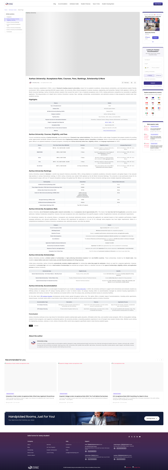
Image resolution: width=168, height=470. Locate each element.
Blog (54, 4)
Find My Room (151, 418)
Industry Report (31, 455)
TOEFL (110, 122)
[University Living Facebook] (129, 436)
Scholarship (30, 450)
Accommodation (62, 4)
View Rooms (158, 4)
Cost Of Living (50, 452)
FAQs (67, 450)
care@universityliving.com (72, 452)
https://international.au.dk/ (109, 130)
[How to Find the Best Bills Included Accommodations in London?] (146, 137)
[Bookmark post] (135, 82)
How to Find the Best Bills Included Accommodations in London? (155, 137)
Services (49, 444)
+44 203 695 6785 (122, 448)
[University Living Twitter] (132, 436)
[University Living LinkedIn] (137, 436)
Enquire (155, 37)
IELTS (106, 122)
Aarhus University (81, 289)
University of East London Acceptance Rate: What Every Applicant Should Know (30, 396)
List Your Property (51, 447)
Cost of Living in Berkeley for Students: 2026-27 (155, 129)
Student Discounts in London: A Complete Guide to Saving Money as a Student (156, 146)
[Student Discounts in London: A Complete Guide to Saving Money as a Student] (146, 147)
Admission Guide (74, 4)
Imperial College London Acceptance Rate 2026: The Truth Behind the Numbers (83, 396)
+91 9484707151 (93, 451)
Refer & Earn (31, 452)
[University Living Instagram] (135, 436)
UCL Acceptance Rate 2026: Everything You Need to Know (130, 396)
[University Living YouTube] (139, 436)
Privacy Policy (159, 86)
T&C (155, 86)
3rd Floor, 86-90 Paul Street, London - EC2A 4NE (124, 446)
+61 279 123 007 (121, 459)
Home (6, 9)
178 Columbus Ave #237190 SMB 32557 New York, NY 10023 (97, 457)
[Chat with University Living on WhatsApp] (85, 451)
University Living (35, 82)
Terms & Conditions (89, 467)
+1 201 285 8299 (93, 459)
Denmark (36, 325)
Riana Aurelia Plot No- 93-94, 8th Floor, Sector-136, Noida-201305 (97, 448)
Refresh (159, 75)
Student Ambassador (52, 450)
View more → (159, 14)
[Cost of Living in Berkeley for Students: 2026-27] (146, 129)
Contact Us (68, 444)
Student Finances (85, 4)
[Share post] (131, 82)
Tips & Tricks (96, 4)
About (29, 444)
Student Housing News (108, 4)
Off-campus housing (46, 296)
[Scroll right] (161, 360)
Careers (68, 447)
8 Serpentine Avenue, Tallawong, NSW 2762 (123, 457)
